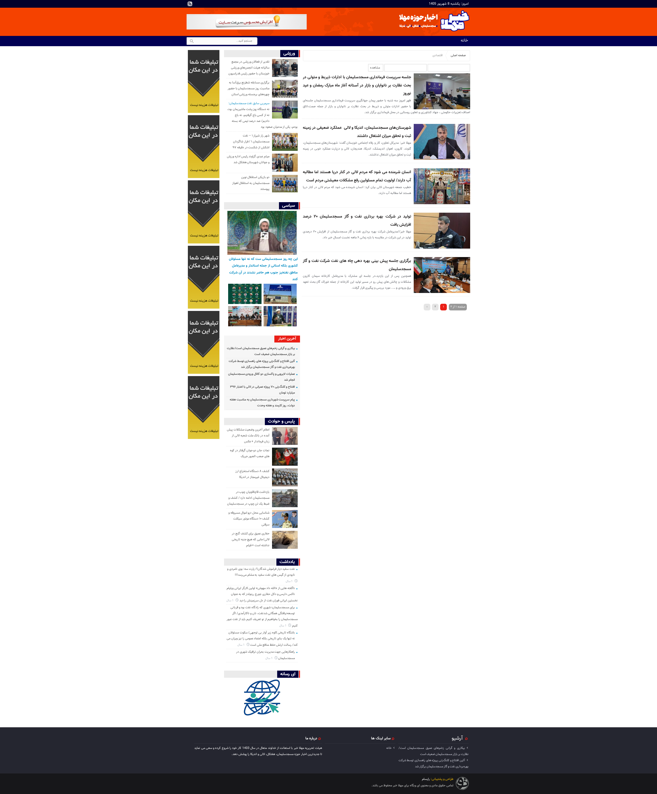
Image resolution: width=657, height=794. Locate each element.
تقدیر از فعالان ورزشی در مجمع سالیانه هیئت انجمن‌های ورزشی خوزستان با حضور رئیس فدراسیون (248, 68)
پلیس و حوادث (281, 421)
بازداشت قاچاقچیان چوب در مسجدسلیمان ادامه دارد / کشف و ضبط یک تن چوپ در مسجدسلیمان (248, 498)
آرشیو (457, 738)
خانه (464, 40)
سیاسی (288, 205)
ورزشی (289, 53)
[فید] (190, 4)
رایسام (426, 779)
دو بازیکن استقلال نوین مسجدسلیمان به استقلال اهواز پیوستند (250, 183)
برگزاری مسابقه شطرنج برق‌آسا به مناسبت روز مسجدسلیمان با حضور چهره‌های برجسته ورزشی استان (248, 88)
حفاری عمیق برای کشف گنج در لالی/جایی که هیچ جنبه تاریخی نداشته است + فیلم (250, 539)
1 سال (290, 581)
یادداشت (287, 561)
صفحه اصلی (458, 55)
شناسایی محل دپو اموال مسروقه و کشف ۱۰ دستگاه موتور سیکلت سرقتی (248, 519)
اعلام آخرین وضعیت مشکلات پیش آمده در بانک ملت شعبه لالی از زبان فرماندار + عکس (248, 435)
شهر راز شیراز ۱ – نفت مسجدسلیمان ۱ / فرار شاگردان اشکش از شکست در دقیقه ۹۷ (251, 141)
